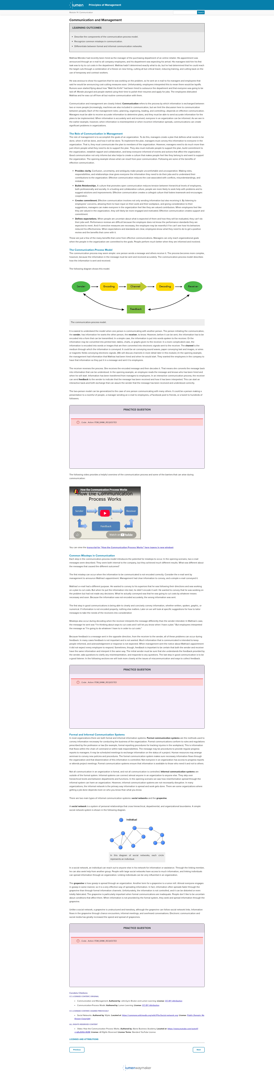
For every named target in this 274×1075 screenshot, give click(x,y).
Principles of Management (105, 5)
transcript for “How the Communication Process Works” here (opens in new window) (130, 547)
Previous (77, 1050)
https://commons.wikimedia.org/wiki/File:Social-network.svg (150, 1015)
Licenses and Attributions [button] (83, 1039)
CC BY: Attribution (173, 1001)
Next (199, 1050)
